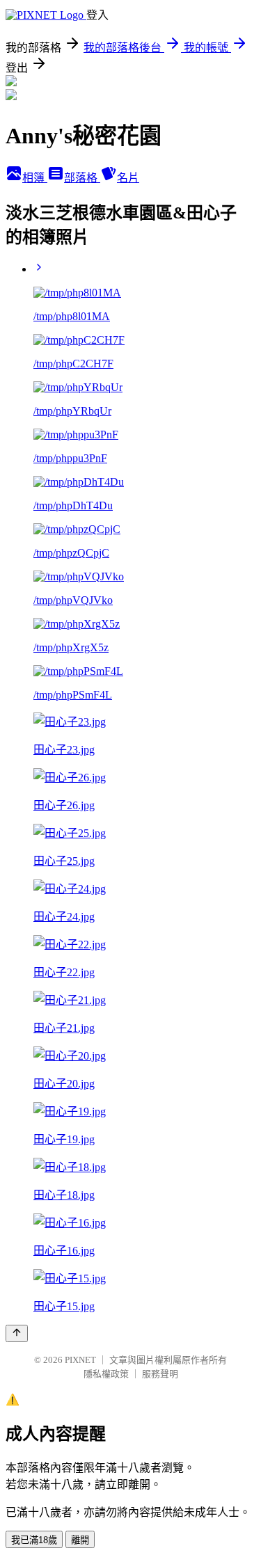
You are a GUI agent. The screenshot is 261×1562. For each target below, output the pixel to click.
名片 (128, 178)
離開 (80, 1540)
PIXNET (80, 1360)
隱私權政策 (106, 1374)
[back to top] (17, 1333)
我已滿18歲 (34, 1540)
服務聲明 (160, 1374)
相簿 (34, 178)
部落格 (82, 178)
